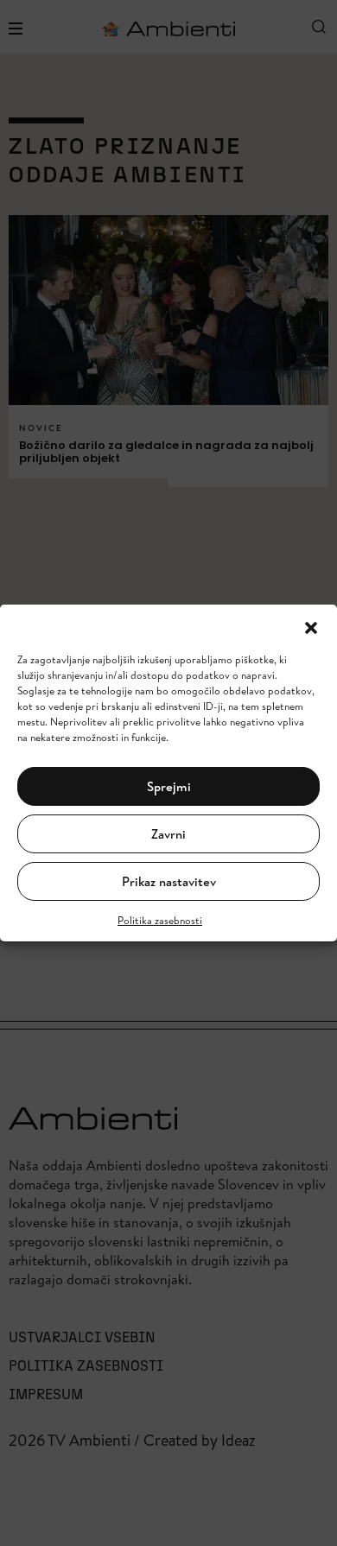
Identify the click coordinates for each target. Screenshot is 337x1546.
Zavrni (168, 834)
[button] (311, 626)
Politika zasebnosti (160, 920)
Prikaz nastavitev (169, 881)
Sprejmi (169, 786)
